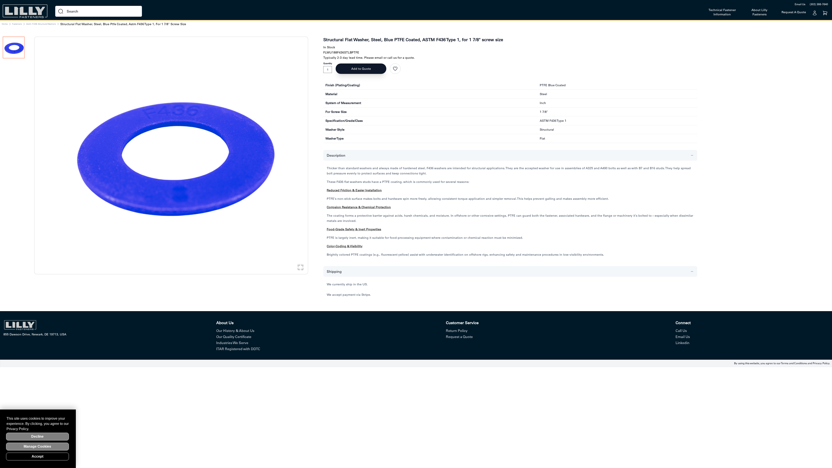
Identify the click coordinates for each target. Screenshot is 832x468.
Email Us (800, 4)
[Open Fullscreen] (300, 266)
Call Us (681, 330)
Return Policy (457, 330)
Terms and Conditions (794, 363)
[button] (171, 151)
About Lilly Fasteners (759, 12)
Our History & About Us (235, 330)
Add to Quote (361, 69)
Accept (37, 456)
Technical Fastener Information (722, 12)
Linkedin (682, 343)
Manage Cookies (37, 446)
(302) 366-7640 (819, 4)
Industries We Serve (232, 343)
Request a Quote (459, 337)
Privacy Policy (821, 363)
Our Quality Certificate (233, 337)
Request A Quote (794, 12)
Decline (37, 436)
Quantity (327, 63)
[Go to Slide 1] (13, 47)
